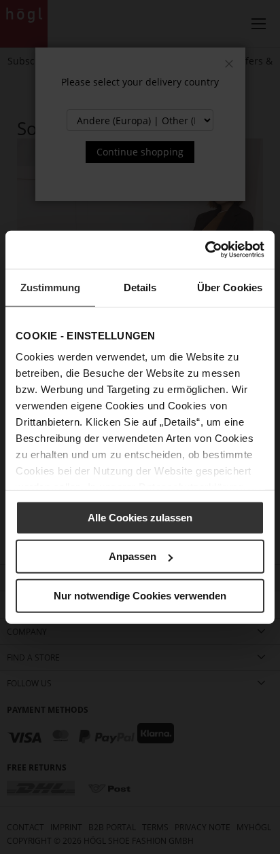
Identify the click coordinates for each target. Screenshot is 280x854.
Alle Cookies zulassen (140, 517)
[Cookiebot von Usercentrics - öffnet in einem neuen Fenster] (204, 250)
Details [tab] (140, 287)
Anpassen (132, 556)
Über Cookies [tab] (229, 287)
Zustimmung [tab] (50, 287)
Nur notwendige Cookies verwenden (140, 595)
